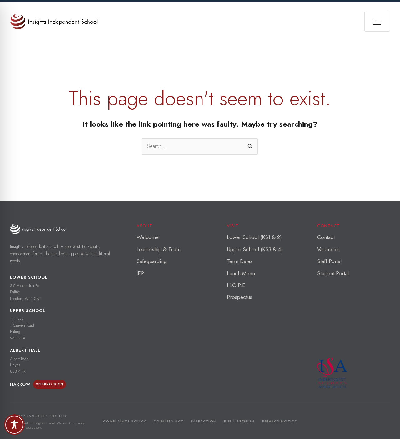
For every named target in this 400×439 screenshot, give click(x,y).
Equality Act (168, 421)
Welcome (148, 237)
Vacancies (328, 249)
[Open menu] (377, 22)
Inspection (204, 421)
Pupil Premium (239, 421)
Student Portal (333, 273)
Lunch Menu (241, 273)
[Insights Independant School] (54, 21)
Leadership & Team (159, 249)
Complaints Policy (124, 421)
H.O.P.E (236, 285)
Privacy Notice (279, 421)
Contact (326, 237)
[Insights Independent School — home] (38, 229)
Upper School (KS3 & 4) (255, 249)
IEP (140, 273)
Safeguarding (152, 261)
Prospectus (239, 297)
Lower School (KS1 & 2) (254, 237)
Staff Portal (329, 261)
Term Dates (239, 261)
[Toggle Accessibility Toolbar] (14, 424)
